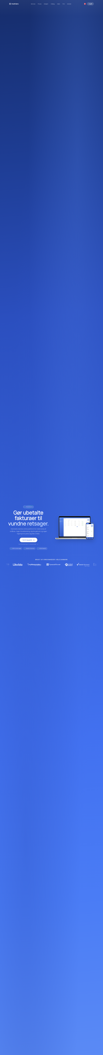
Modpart (46, 4)
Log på (90, 4)
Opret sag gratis (27, 540)
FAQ (64, 4)
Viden (58, 4)
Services (33, 4)
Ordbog (53, 4)
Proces (39, 4)
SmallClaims (15, 4)
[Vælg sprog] (85, 3)
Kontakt (69, 4)
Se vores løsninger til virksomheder (27, 544)
